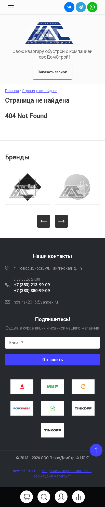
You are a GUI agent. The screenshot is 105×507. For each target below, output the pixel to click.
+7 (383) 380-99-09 (32, 290)
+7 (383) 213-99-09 (32, 284)
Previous (43, 221)
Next (61, 221)
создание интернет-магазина (66, 471)
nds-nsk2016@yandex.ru (36, 302)
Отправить (52, 359)
